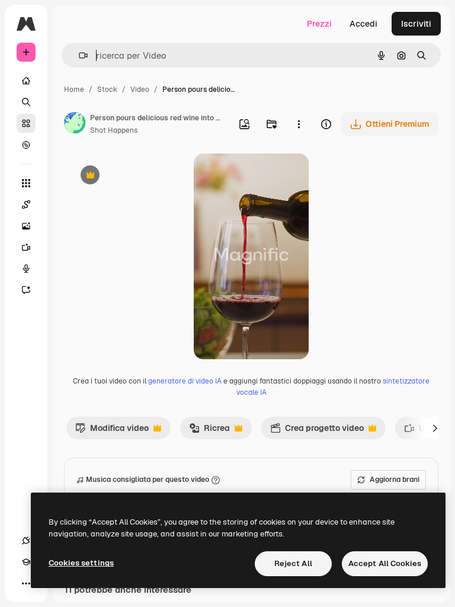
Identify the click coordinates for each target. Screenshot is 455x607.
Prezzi (319, 23)
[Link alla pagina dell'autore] (74, 124)
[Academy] (26, 561)
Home (74, 89)
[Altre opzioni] (298, 124)
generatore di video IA (185, 381)
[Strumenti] (26, 183)
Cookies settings (81, 563)
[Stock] (26, 123)
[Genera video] (26, 247)
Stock (107, 89)
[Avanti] (435, 428)
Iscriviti (416, 23)
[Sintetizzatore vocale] (26, 268)
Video (139, 89)
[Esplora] (26, 144)
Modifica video (112, 431)
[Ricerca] (26, 101)
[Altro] (26, 583)
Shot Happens (113, 130)
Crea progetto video (317, 431)
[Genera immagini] (26, 225)
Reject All (293, 563)
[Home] (26, 80)
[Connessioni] (26, 540)
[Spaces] (26, 204)
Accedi (363, 23)
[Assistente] (26, 289)
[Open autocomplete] (78, 55)
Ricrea (209, 431)
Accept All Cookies (384, 563)
